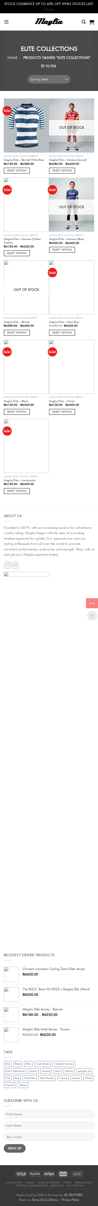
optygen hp (84, 1071)
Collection (13, 1182)
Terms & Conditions (45, 1199)
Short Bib (29, 1078)
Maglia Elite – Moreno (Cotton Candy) (22, 241)
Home (13, 58)
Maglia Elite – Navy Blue (64, 322)
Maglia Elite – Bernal (16, 322)
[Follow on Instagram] (7, 565)
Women (10, 1085)
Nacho (69, 1071)
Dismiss (49, 9)
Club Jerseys (43, 1063)
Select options (17, 170)
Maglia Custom (49, 1182)
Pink (7, 1078)
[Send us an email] (15, 565)
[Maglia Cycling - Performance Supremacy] (49, 22)
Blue (28, 1063)
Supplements (83, 1182)
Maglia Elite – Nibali (62, 401)
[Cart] (91, 22)
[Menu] (6, 22)
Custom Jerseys (65, 1063)
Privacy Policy (70, 1199)
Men (57, 1071)
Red (17, 1078)
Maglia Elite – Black (16, 401)
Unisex (76, 1078)
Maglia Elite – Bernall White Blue (24, 160)
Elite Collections (15, 1071)
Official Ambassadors (31, 1185)
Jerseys (46, 1071)
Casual (30, 1182)
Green (33, 1071)
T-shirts (63, 1078)
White (88, 1078)
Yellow (23, 1085)
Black (18, 1063)
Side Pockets (47, 1078)
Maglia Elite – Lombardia (19, 480)
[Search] (84, 22)
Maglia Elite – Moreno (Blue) (66, 239)
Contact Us (74, 1185)
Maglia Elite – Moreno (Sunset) (68, 160)
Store (67, 1182)
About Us (57, 1185)
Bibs (7, 1063)
